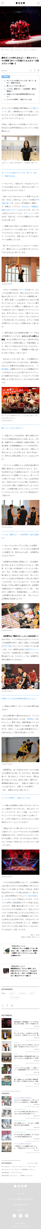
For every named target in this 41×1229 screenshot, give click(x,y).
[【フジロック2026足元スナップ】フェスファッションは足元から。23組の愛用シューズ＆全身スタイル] (6, 1101)
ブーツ (18, 1169)
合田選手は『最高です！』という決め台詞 (19, 636)
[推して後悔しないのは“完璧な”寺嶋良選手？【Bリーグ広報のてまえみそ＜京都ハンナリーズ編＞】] (6, 1081)
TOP (3, 49)
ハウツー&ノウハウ (20, 1204)
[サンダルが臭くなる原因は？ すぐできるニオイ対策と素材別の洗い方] (6, 1136)
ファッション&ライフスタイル (20, 1199)
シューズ (20, 1193)
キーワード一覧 (32, 1163)
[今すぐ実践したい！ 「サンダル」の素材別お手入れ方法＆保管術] (6, 1124)
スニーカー (32, 1166)
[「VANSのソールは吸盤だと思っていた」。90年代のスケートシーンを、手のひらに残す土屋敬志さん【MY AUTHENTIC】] (6, 1147)
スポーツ (7, 49)
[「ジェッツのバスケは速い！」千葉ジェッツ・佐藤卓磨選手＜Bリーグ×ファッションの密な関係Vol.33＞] (6, 1069)
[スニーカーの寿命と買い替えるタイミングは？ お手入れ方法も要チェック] (6, 1113)
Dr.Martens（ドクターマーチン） (12, 1172)
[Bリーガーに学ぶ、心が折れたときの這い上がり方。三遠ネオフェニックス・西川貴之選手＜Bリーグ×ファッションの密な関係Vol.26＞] (6, 1034)
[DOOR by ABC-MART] (20, 4)
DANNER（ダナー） (28, 1169)
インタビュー (22, 993)
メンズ (15, 1166)
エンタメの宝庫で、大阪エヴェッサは (19, 99)
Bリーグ (13, 993)
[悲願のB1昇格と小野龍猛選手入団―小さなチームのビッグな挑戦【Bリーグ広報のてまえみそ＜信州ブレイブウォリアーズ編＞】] (6, 1058)
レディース (23, 1166)
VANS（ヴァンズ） (27, 1175)
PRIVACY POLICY (20, 1223)
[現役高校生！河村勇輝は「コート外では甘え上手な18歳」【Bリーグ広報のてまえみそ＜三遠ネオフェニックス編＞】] (6, 1023)
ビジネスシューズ (7, 1169)
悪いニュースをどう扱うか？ (16, 86)
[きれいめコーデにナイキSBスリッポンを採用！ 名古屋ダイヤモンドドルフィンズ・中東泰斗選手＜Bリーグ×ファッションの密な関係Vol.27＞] (6, 1046)
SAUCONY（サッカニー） (10, 1175)
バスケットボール (15, 997)
